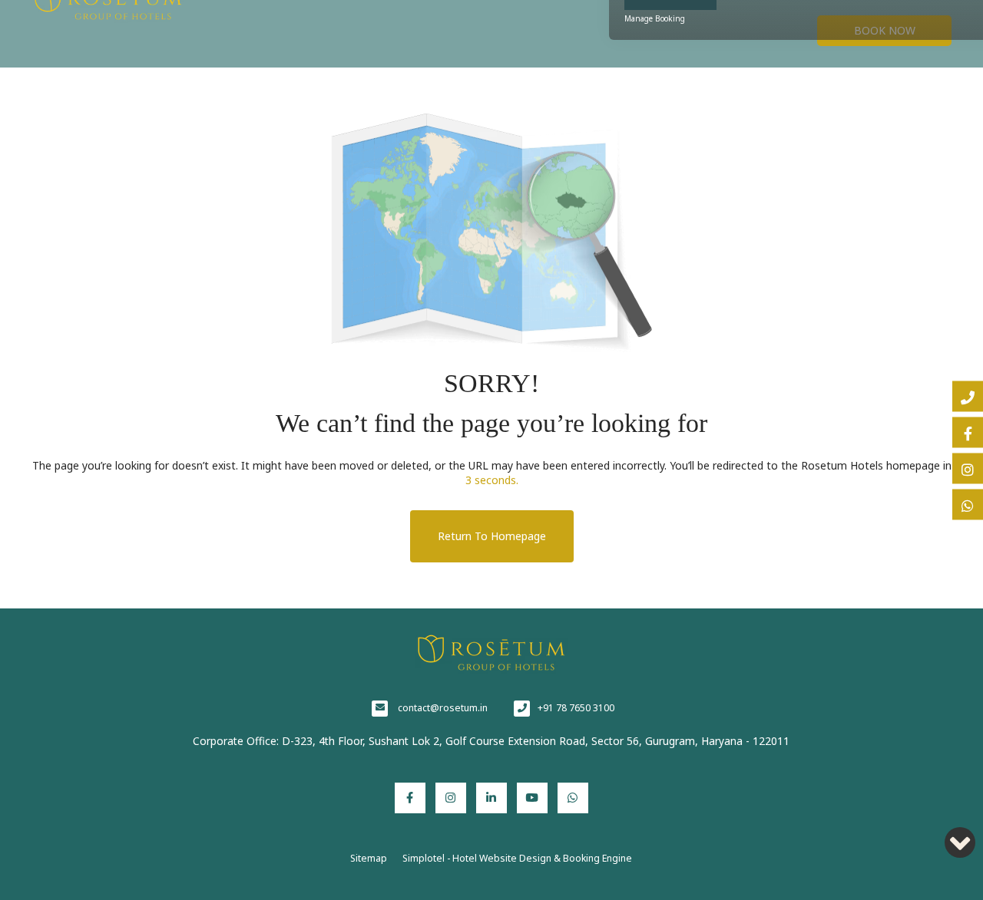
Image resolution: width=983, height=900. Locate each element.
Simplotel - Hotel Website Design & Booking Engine (517, 858)
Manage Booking (654, 18)
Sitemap (368, 858)
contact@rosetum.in (443, 707)
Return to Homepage (492, 536)
